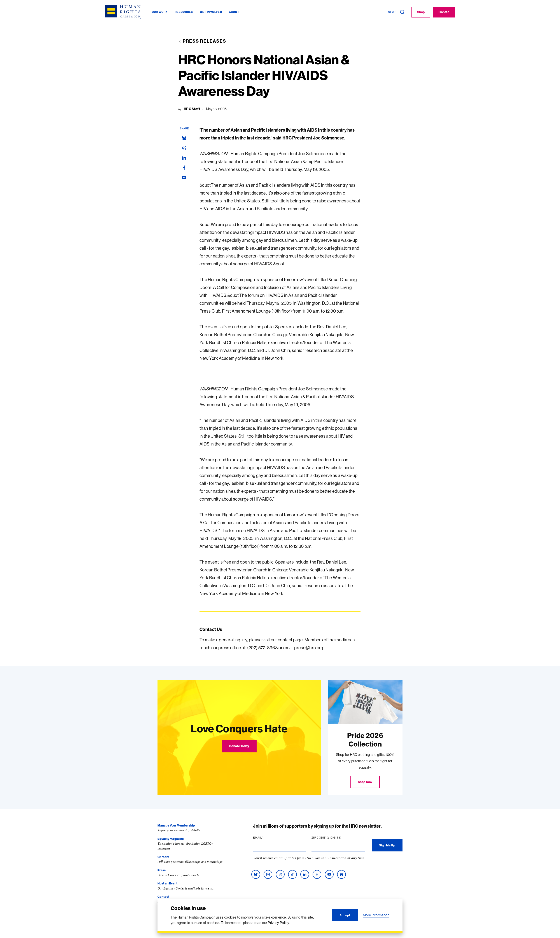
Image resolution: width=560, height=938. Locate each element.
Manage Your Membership (176, 825)
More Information (376, 915)
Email (266, 837)
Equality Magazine (171, 839)
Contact (163, 897)
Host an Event (167, 883)
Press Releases (204, 41)
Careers (163, 857)
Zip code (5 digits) (335, 837)
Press (162, 870)
